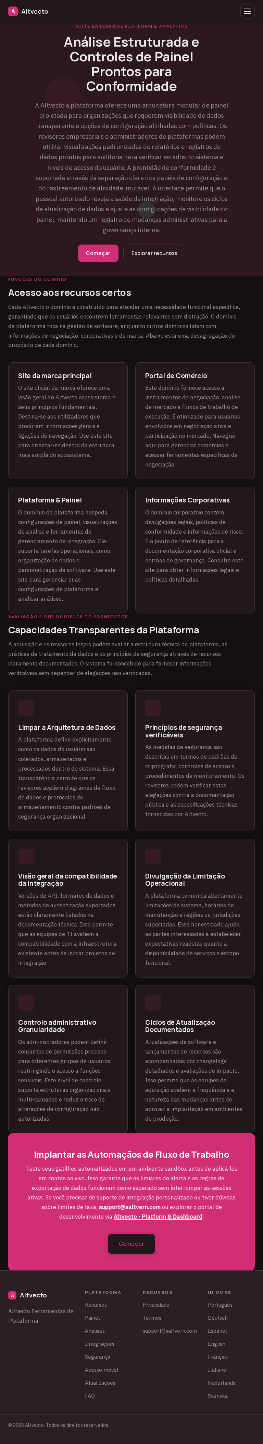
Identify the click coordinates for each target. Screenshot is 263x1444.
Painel (92, 1317)
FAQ (90, 1395)
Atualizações (100, 1382)
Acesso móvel (101, 1369)
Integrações (99, 1343)
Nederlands (221, 1382)
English (216, 1343)
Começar (98, 253)
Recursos (96, 1304)
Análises (95, 1330)
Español (217, 1330)
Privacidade (156, 1304)
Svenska (218, 1395)
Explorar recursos (154, 253)
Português (220, 1304)
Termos (152, 1317)
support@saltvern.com (130, 1207)
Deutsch (218, 1317)
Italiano (217, 1369)
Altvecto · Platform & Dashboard (158, 1216)
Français (218, 1356)
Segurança (97, 1356)
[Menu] (247, 11)
